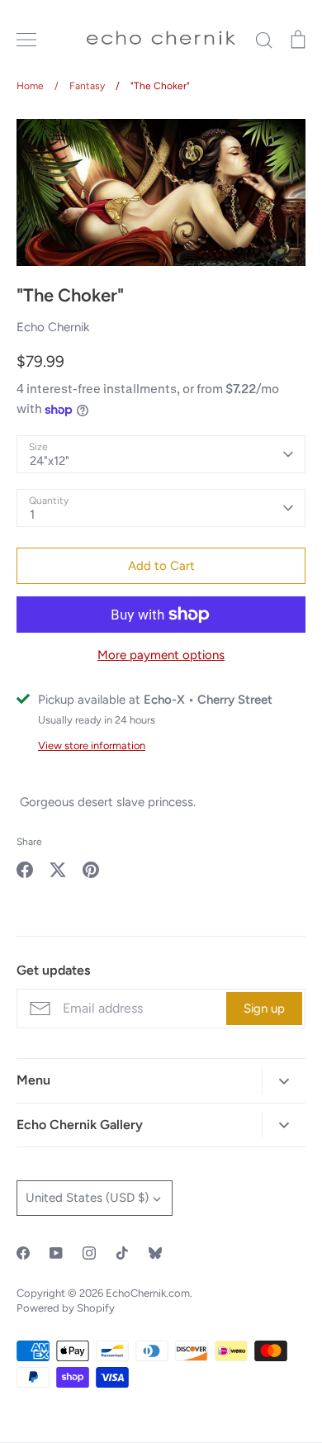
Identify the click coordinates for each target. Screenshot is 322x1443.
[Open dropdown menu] (283, 1081)
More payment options (161, 655)
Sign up (264, 1008)
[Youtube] (56, 1253)
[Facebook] (23, 1253)
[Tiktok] (122, 1253)
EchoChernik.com (148, 1293)
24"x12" (49, 460)
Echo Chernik (53, 327)
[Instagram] (89, 1253)
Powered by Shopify (66, 1308)
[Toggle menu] (26, 39)
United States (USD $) (87, 1197)
